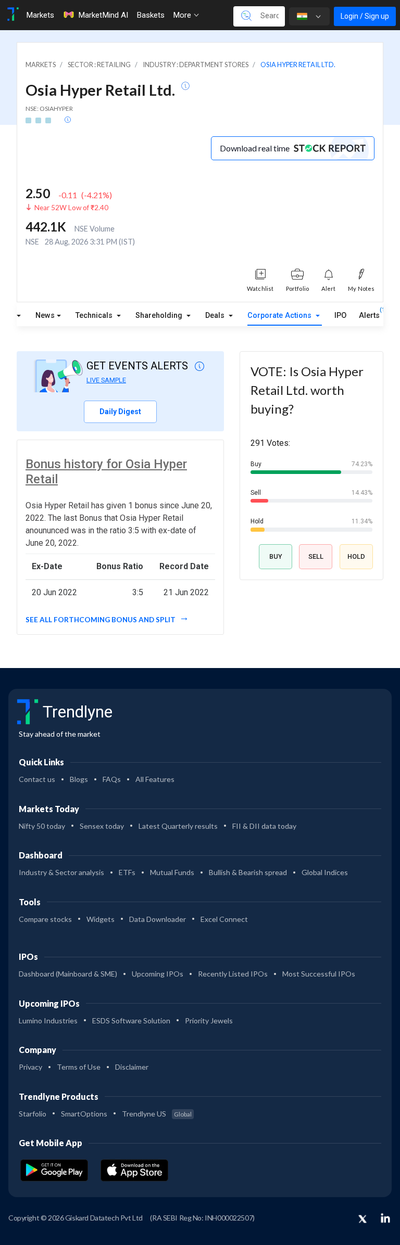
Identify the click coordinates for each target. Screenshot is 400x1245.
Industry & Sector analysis (61, 872)
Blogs (79, 779)
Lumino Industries (48, 1020)
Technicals (95, 315)
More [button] (183, 15)
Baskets (150, 15)
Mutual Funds (172, 872)
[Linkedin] (385, 1218)
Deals (216, 315)
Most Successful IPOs (318, 973)
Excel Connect (224, 919)
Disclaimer (131, 1066)
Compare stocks (45, 919)
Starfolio (32, 1113)
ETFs (127, 872)
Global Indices (325, 872)
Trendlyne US (157, 1113)
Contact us (37, 779)
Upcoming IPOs (157, 973)
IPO (340, 315)
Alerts (369, 313)
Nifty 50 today (42, 826)
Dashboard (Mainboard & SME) (68, 973)
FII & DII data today (264, 826)
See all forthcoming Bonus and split (101, 619)
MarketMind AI (103, 15)
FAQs (112, 779)
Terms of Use (79, 1066)
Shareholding (159, 315)
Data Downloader (157, 919)
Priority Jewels (209, 1020)
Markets (40, 15)
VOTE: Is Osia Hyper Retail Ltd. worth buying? (307, 390)
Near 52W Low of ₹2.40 (71, 207)
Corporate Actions (280, 315)
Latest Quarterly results (178, 826)
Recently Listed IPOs (233, 973)
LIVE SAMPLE (106, 380)
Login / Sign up (365, 16)
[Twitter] (362, 1219)
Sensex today (102, 826)
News (45, 315)
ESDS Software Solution (131, 1020)
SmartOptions (84, 1113)
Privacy (30, 1066)
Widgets (100, 919)
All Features (154, 779)
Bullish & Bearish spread (248, 872)
